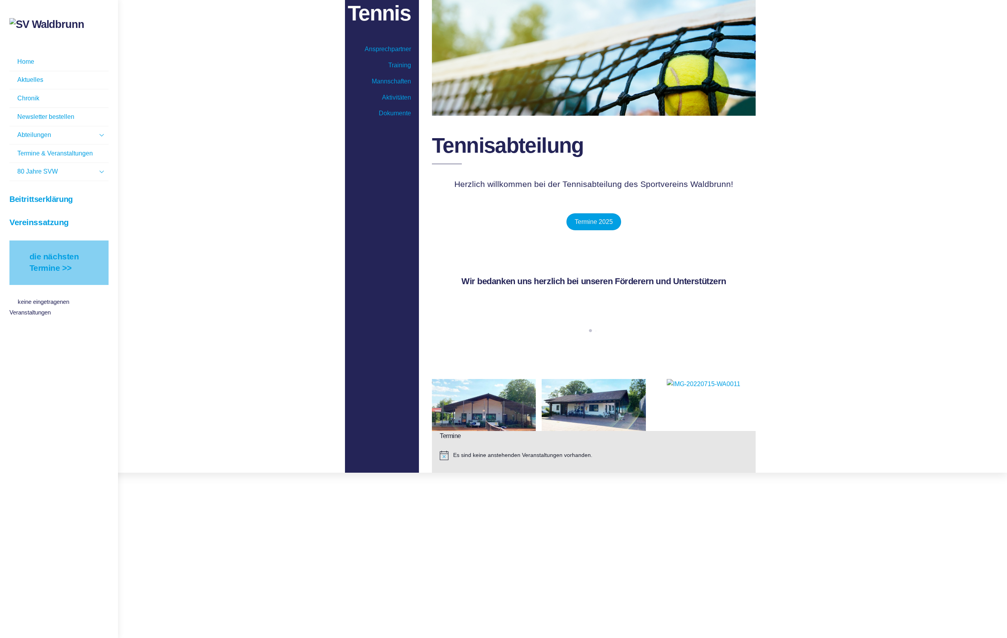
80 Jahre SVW (37, 171)
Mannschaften (391, 81)
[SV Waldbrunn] (46, 24)
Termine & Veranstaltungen (55, 153)
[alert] (598, 455)
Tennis (379, 13)
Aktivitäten (396, 97)
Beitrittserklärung (41, 199)
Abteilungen (34, 134)
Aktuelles (30, 79)
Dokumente (395, 113)
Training (399, 65)
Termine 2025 (594, 221)
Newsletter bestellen (45, 116)
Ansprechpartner (388, 49)
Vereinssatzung (39, 222)
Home (25, 61)
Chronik (28, 98)
